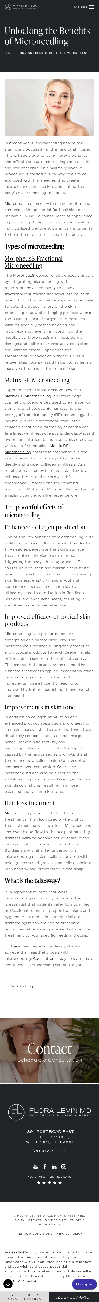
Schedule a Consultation (49, 1060)
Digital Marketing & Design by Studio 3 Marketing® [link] (49, 1222)
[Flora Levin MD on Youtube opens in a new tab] (36, 1167)
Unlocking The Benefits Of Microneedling (58, 53)
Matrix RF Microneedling (28, 396)
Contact (49, 1048)
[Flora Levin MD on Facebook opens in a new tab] (45, 1167)
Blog (20, 53)
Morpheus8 (24, 275)
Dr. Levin (13, 946)
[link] (50, 1151)
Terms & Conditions (34, 1233)
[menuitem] (35, 1167)
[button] (8, 1283)
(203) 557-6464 (20, 1281)
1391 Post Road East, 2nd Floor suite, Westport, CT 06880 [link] (49, 1136)
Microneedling (18, 204)
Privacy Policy (69, 1233)
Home (8, 53)
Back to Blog (21, 986)
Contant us (43, 959)
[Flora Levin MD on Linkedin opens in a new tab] (54, 1167)
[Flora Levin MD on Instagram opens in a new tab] (63, 1167)
